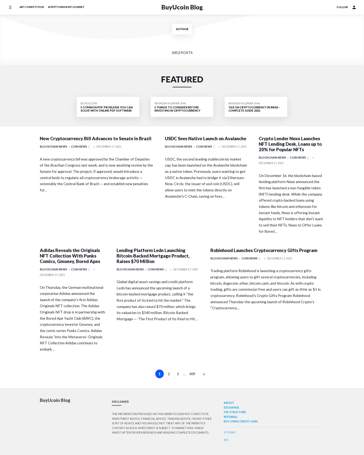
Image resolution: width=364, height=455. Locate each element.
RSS (226, 440)
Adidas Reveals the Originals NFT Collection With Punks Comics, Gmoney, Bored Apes (70, 255)
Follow (342, 7)
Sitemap (230, 432)
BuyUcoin (89, 103)
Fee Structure (235, 412)
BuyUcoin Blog (182, 7)
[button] (354, 7)
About (229, 402)
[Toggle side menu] (10, 7)
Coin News (79, 146)
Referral (231, 416)
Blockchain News (53, 146)
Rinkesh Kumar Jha (170, 103)
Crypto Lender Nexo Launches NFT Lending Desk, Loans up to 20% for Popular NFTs (290, 144)
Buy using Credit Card (241, 421)
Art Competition (32, 7)
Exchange (231, 407)
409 (192, 374)
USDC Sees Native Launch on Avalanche (205, 138)
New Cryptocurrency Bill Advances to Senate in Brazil (95, 138)
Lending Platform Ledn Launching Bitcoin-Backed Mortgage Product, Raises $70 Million (153, 255)
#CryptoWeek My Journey (66, 7)
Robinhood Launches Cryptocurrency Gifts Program (263, 250)
